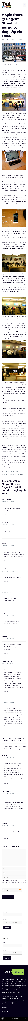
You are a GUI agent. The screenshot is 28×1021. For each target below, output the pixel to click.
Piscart (4, 613)
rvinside (4, 636)
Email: (5, 919)
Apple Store (7, 472)
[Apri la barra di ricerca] (21, 5)
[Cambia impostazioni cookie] (2, 1018)
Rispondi (6, 514)
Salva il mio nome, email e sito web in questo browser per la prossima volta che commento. (14, 883)
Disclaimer (5, 1011)
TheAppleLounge (7, 979)
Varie (23, 472)
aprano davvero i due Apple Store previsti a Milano (14, 463)
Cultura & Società (16, 472)
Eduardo (4, 700)
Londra (18, 474)
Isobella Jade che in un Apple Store (13, 186)
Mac (22, 474)
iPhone (22, 432)
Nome (5, 912)
